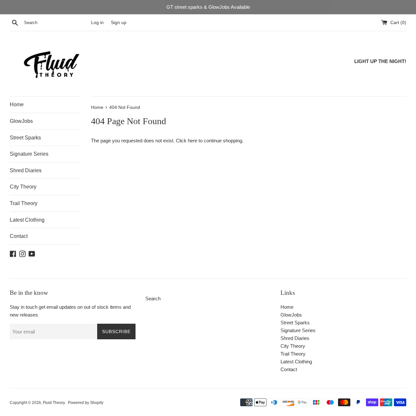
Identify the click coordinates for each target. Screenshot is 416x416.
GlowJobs (21, 121)
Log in (97, 22)
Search (153, 298)
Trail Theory (23, 203)
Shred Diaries (26, 170)
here (192, 140)
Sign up (118, 22)
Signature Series (29, 154)
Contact (19, 236)
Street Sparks (25, 137)
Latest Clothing (27, 220)
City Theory (23, 186)
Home (17, 104)
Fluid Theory (54, 402)
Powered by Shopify (85, 402)
